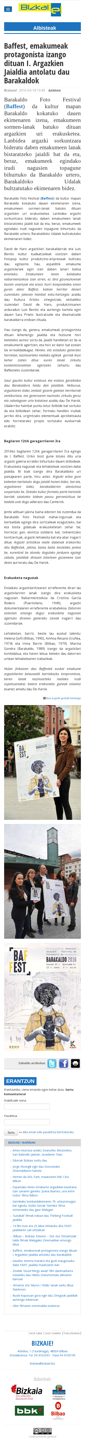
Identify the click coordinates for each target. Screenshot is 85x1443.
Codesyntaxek (37, 1436)
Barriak (54, 90)
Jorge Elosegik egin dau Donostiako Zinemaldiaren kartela (36, 1169)
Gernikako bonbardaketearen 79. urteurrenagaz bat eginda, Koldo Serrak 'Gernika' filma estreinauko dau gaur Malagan (44, 1205)
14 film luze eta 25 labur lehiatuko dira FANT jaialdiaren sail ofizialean (42, 1228)
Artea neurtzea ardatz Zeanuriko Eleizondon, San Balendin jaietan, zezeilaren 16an (42, 1152)
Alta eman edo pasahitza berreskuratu (48, 1132)
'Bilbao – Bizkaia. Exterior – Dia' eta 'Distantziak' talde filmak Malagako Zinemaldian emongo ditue (45, 1240)
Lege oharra (53, 1333)
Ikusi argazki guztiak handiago (63, 698)
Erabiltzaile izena (15, 1100)
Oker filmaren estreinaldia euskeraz (36, 1306)
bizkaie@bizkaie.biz (42, 1363)
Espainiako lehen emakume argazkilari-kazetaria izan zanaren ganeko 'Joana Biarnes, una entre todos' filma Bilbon (45, 1191)
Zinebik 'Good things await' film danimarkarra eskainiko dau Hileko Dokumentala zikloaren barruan (43, 1275)
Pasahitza (10, 1116)
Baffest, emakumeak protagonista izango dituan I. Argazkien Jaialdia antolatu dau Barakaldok (45, 1253)
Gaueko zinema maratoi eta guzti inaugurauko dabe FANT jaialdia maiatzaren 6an (43, 1263)
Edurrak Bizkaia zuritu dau (30, 1160)
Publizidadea (72, 1333)
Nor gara (36, 1333)
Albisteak (44, 28)
